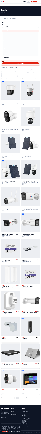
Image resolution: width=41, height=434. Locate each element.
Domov (2, 4)
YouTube (32, 426)
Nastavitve (18, 431)
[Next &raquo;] (39, 398)
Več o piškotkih (6, 429)
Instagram (24, 426)
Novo (7, 67)
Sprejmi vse (5, 431)
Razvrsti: (29, 78)
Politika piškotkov (22, 432)
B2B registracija (34, 1)
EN (25, 1)
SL (23, 1)
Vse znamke (4, 24)
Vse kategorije (4, 28)
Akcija (11, 67)
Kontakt (12, 413)
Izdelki (12, 411)
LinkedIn (28, 426)
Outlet (16, 67)
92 (33, 397)
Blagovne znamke (14, 410)
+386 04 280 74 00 (25, 416)
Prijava (29, 1)
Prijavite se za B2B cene (20, 63)
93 (36, 397)
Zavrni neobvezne (12, 431)
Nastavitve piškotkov (29, 432)
